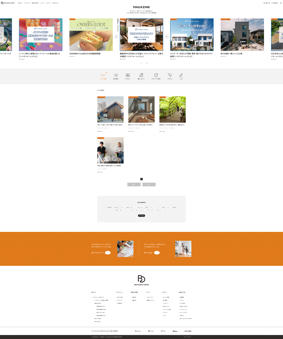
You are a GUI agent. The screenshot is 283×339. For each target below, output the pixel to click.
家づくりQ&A (97, 321)
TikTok (163, 331)
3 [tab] (139, 63)
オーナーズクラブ (183, 312)
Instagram (138, 331)
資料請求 (276, 3)
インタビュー (165, 303)
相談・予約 (268, 3)
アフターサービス (183, 309)
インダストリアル (150, 210)
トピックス (165, 312)
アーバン (125, 210)
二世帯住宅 (119, 303)
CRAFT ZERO (120, 297)
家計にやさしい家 (100, 312)
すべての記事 (166, 297)
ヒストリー (182, 300)
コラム (164, 315)
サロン (168, 207)
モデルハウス (150, 297)
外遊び (163, 207)
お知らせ (182, 315)
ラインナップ (119, 300)
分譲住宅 (134, 300)
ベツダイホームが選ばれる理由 (101, 300)
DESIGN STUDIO (183, 306)
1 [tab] (137, 63)
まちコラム (158, 210)
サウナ (122, 207)
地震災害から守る (101, 306)
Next (167, 37)
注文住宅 (116, 207)
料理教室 (109, 207)
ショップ (165, 210)
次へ (149, 184)
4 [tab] (141, 63)
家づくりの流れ (98, 318)
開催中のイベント (150, 300)
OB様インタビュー (130, 207)
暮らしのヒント (166, 306)
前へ (134, 184)
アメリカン (141, 210)
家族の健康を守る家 (101, 309)
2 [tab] (138, 63)
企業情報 (182, 297)
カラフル (132, 210)
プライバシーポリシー (187, 337)
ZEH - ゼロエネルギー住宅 (185, 318)
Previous (116, 37)
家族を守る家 (98, 303)
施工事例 (165, 300)
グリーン (152, 207)
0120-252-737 (97, 331)
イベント (158, 207)
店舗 (146, 207)
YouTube (151, 331)
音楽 (117, 210)
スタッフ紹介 (182, 303)
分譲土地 (134, 297)
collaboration (140, 207)
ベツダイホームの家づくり (98, 297)
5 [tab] (142, 63)
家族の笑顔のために (101, 315)
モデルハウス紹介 (167, 309)
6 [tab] (144, 63)
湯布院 (174, 207)
